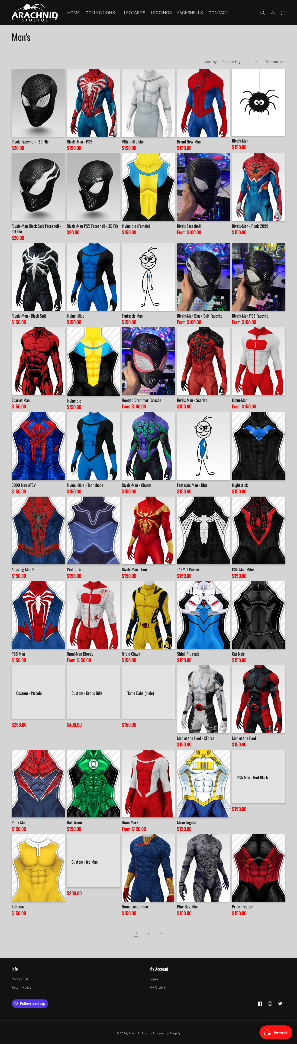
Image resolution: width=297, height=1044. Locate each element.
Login (153, 979)
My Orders (157, 987)
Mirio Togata (186, 822)
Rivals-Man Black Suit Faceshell (200, 316)
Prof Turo (74, 569)
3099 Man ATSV (24, 485)
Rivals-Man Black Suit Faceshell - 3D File (36, 228)
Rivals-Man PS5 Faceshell (251, 316)
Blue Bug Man (187, 906)
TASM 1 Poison (188, 569)
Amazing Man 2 (23, 569)
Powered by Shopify (167, 1033)
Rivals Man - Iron (134, 569)
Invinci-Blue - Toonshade (85, 485)
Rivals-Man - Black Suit (29, 316)
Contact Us (20, 979)
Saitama (18, 906)
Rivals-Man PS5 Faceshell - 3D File (93, 226)
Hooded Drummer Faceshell (142, 400)
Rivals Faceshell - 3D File (30, 141)
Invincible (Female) (136, 226)
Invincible (74, 400)
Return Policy (22, 987)
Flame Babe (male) (140, 693)
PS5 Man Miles (243, 569)
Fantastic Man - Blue (192, 485)
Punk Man (19, 822)
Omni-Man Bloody (80, 654)
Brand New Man (189, 141)
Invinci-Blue (75, 316)
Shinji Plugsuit (188, 654)
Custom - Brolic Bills (86, 693)
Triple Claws (131, 654)
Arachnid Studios (140, 1033)
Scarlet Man (21, 400)
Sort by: (211, 62)
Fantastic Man (132, 316)
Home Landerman (135, 906)
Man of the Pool (244, 738)
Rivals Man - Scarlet (192, 400)
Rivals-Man (240, 140)
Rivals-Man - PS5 (79, 141)
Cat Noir (238, 654)
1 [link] (136, 933)
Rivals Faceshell (189, 226)
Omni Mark (130, 822)
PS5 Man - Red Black (252, 777)
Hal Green (74, 822)
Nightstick (240, 485)
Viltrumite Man (133, 141)
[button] (102, 12)
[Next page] (161, 933)
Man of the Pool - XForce (195, 738)
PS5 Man (18, 654)
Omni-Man (239, 400)
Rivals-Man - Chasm (136, 485)
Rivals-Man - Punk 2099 (250, 226)
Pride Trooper (242, 906)
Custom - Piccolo (29, 693)
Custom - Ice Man (84, 862)
